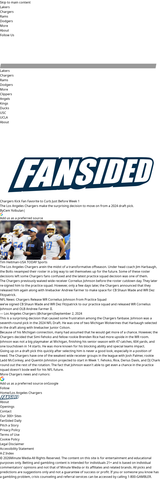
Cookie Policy (10, 439)
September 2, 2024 (68, 313)
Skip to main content (15, 2)
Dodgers (6, 85)
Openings (7, 406)
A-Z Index (7, 453)
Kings (4, 103)
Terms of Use (10, 434)
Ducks (4, 108)
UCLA (4, 117)
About (4, 122)
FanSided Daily (10, 420)
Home (4, 393)
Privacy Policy (10, 430)
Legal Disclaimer (12, 444)
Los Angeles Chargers (26, 393)
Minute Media (20, 458)
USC (3, 113)
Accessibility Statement (17, 448)
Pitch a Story (9, 425)
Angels (5, 99)
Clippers (6, 94)
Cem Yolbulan (14, 210)
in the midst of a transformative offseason (75, 267)
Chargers (7, 75)
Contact (6, 411)
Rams (4, 80)
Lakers (5, 71)
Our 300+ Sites (10, 416)
